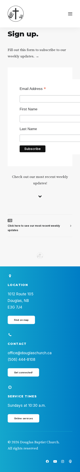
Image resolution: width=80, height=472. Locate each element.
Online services (23, 418)
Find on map (21, 319)
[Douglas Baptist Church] (16, 14)
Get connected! (23, 372)
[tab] (40, 226)
